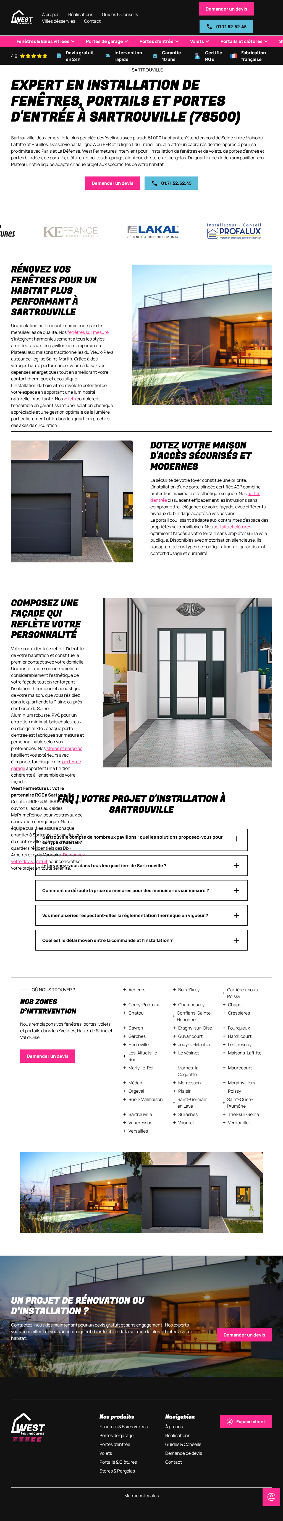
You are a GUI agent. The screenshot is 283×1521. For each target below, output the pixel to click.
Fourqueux (239, 1028)
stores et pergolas (64, 748)
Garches (137, 1036)
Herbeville (139, 1044)
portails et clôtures (232, 527)
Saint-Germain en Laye (192, 1102)
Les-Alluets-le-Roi (144, 1056)
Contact (92, 21)
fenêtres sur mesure (88, 332)
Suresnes (188, 1114)
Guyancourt (190, 1036)
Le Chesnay (239, 1044)
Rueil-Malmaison (146, 1099)
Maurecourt (240, 1068)
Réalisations (80, 14)
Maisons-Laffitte (244, 1053)
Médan (135, 1083)
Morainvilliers (241, 1083)
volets (70, 399)
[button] (59, 21)
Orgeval (136, 1091)
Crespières (239, 1013)
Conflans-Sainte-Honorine (195, 1016)
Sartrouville (140, 1114)
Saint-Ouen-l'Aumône (240, 1102)
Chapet (235, 1005)
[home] (22, 17)
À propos (50, 14)
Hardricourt (239, 1036)
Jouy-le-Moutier (194, 1044)
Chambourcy (191, 1005)
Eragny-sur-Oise (195, 1028)
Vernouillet (239, 1123)
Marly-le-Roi (141, 1068)
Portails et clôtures (242, 41)
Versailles (138, 1131)
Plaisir (184, 1091)
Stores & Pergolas (117, 1471)
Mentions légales (141, 1495)
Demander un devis (226, 9)
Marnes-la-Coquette (189, 1071)
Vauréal (186, 1123)
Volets (197, 41)
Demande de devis (183, 1453)
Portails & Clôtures (118, 1462)
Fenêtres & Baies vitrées (43, 41)
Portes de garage (104, 41)
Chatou (136, 1013)
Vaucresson (141, 1123)
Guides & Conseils (120, 14)
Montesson (189, 1083)
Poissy (234, 1091)
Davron (136, 1028)
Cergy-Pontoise (144, 1005)
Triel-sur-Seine (243, 1114)
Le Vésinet (188, 1053)
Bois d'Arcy (189, 990)
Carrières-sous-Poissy (243, 993)
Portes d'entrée (157, 41)
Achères (137, 990)
